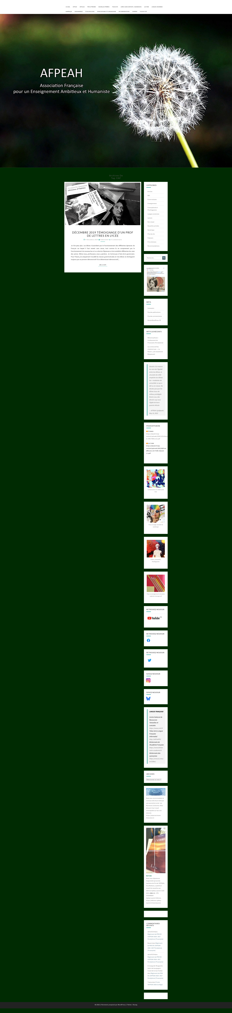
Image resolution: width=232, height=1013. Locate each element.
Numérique (69, 11)
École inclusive (89, 11)
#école (157, 405)
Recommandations (124, 11)
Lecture (146, 7)
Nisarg (135, 1005)
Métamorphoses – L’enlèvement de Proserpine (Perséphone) (155, 340)
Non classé (151, 222)
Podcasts (115, 7)
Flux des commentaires (155, 316)
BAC (149, 195)
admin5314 (104, 239)
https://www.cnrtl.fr (156, 728)
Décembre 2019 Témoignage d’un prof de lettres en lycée (102, 234)
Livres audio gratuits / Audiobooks (131, 7)
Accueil (68, 7)
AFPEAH (75, 7)
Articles (82, 7)
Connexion (151, 308)
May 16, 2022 (153, 413)
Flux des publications (154, 312)
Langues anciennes (157, 7)
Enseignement (79, 11)
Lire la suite (103, 265)
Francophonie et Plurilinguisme (106, 11)
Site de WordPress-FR (154, 320)
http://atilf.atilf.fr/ (155, 739)
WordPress (121, 1005)
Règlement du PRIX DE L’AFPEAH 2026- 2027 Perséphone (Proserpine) (155, 936)
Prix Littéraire (91, 7)
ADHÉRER (134, 11)
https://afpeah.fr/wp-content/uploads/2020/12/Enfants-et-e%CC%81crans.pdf (157, 436)
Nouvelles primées (104, 7)
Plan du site (143, 11)
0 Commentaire (116, 239)
